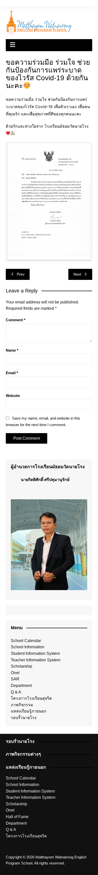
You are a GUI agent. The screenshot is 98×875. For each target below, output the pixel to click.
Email (12, 373)
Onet (15, 673)
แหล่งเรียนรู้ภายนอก (28, 711)
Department (21, 685)
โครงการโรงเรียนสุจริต (31, 698)
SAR (15, 679)
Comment (15, 320)
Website (13, 395)
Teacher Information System (35, 660)
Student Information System (35, 653)
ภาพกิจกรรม (22, 705)
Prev (21, 274)
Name (12, 350)
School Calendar (26, 641)
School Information (27, 647)
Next (77, 274)
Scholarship (21, 666)
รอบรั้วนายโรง (23, 717)
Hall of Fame (17, 817)
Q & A (16, 692)
